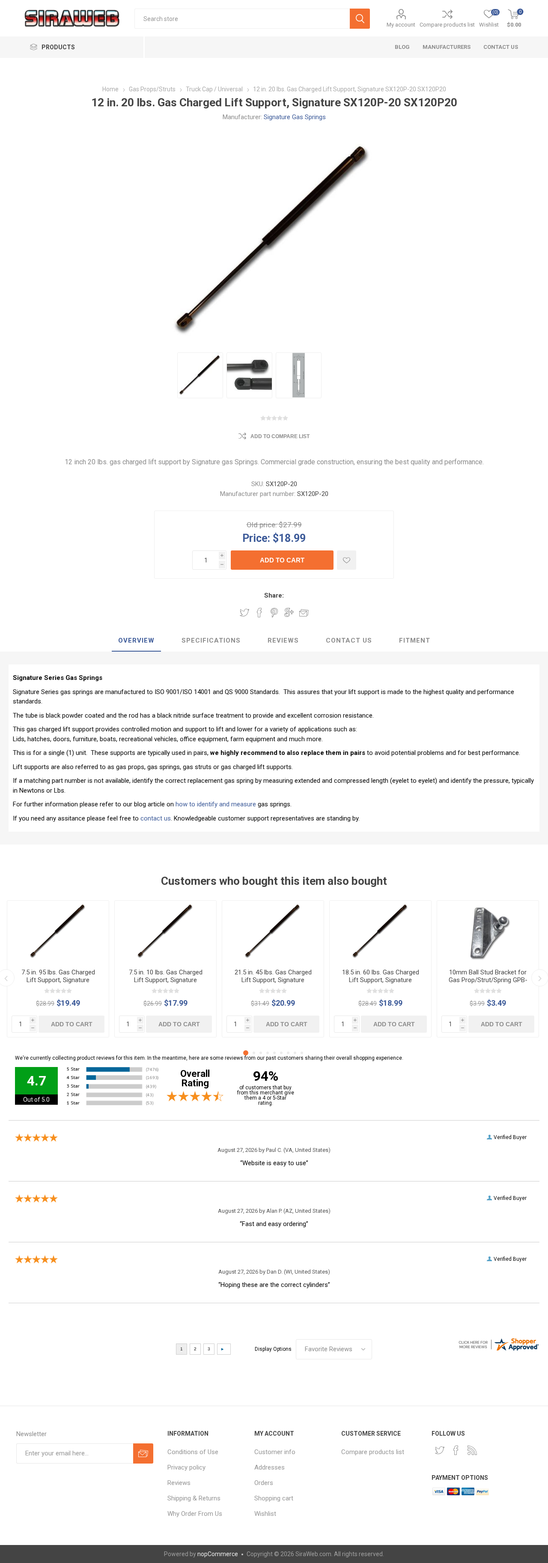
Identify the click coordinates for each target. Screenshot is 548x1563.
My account (401, 24)
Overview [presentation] (136, 640)
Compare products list (447, 24)
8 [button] (295, 1053)
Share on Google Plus (289, 612)
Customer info (274, 1452)
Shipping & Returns (193, 1498)
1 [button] (245, 1052)
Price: (256, 538)
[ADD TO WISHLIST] (346, 560)
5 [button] (274, 1053)
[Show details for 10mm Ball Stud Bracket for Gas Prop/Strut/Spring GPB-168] (488, 931)
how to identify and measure (216, 804)
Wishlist (265, 1514)
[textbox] (242, 19)
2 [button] (254, 1053)
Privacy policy (186, 1467)
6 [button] (281, 1053)
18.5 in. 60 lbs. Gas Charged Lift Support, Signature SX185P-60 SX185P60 (380, 980)
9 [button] (302, 1053)
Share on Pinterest (274, 612)
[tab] (136, 641)
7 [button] (288, 1053)
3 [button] (260, 1053)
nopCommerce (217, 1554)
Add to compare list (280, 436)
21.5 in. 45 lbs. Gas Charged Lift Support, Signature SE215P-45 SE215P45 (273, 980)
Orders (263, 1483)
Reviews (179, 1483)
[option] (200, 375)
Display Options (273, 1349)
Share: (274, 595)
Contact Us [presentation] (349, 640)
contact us (155, 818)
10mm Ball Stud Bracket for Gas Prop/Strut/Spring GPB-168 (488, 980)
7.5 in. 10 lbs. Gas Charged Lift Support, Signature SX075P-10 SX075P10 (166, 980)
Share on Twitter (244, 612)
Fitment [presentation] (414, 640)
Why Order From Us (194, 1514)
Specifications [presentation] (211, 640)
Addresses (269, 1467)
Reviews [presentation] (283, 640)
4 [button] (267, 1053)
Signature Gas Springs (295, 117)
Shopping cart (273, 1498)
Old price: (262, 524)
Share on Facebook (259, 612)
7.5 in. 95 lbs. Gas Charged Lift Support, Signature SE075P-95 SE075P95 (58, 980)
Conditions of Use (192, 1452)
